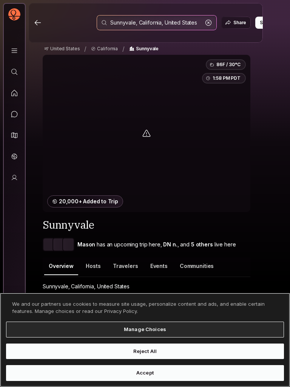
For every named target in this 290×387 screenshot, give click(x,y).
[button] (14, 135)
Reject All (145, 351)
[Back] (38, 23)
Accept (145, 373)
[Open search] (157, 22)
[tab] (61, 266)
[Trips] (14, 156)
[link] (62, 48)
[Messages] (14, 114)
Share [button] (239, 22)
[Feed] (14, 93)
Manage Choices (145, 329)
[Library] (14, 51)
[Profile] (14, 178)
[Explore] (14, 72)
